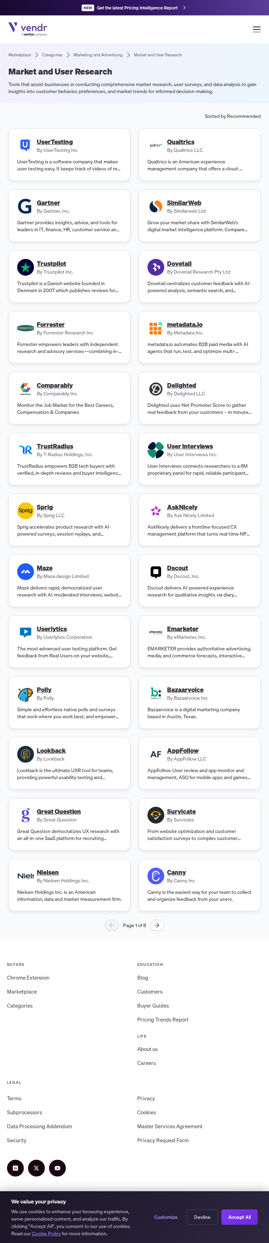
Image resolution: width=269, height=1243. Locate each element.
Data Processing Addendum (39, 1126)
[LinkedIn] (15, 1168)
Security (17, 1140)
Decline (202, 1217)
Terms (14, 1098)
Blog (142, 977)
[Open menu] (257, 29)
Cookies (146, 1112)
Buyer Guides (153, 1005)
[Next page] (157, 925)
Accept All (239, 1217)
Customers (150, 991)
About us (147, 1049)
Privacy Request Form (163, 1140)
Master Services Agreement (169, 1126)
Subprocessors (24, 1112)
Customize (166, 1217)
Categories (20, 1005)
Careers (146, 1063)
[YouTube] (57, 1168)
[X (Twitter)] (36, 1168)
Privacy (146, 1098)
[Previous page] (112, 925)
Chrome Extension (28, 977)
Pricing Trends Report (162, 1019)
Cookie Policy (46, 1233)
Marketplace (22, 991)
